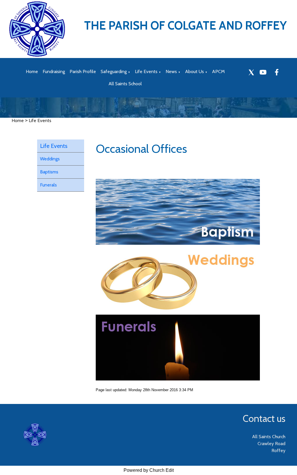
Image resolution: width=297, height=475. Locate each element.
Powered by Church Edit (149, 470)
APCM (218, 71)
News (171, 71)
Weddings (50, 159)
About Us (194, 71)
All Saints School (125, 83)
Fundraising (54, 71)
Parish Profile (83, 71)
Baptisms (49, 172)
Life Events (146, 71)
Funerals (48, 185)
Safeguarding (114, 71)
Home (32, 71)
